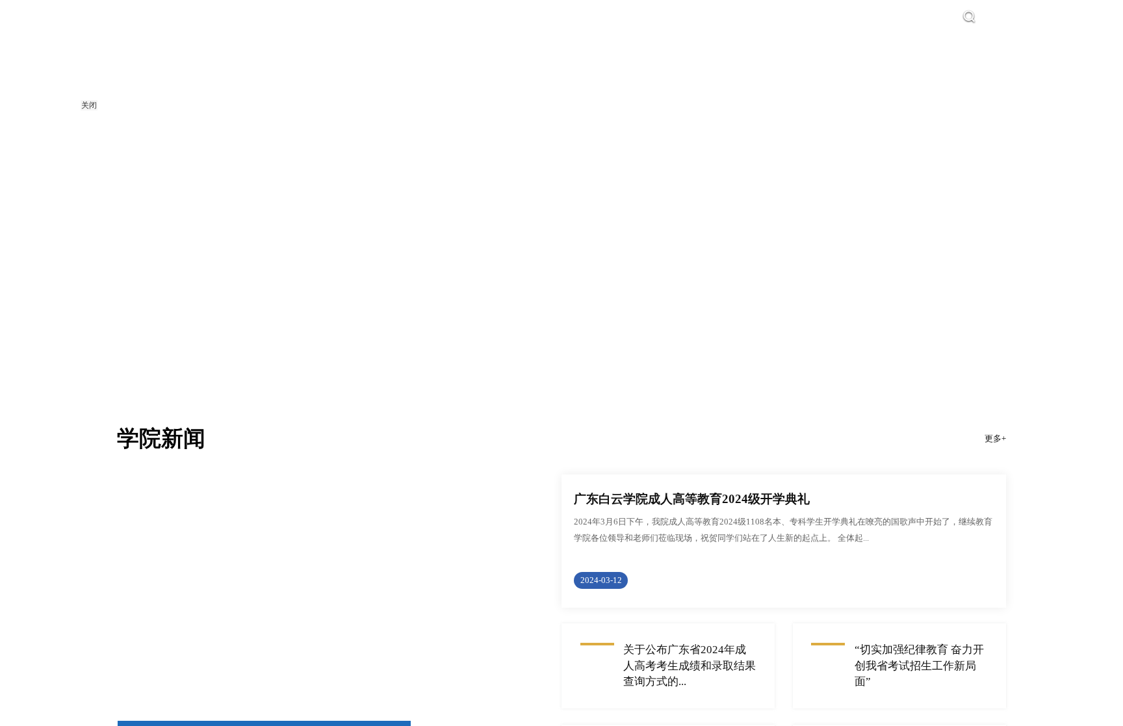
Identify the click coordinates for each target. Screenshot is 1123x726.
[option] (561, 198)
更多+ (995, 460)
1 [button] (561, 355)
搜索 (991, 17)
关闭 (89, 105)
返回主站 (1036, 17)
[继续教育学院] (203, 73)
